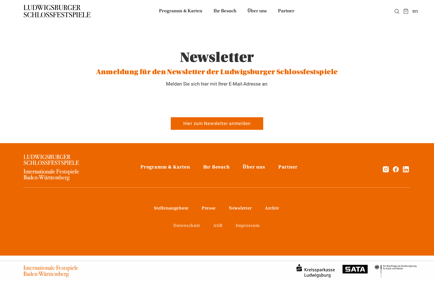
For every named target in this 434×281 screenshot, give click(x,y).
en (415, 11)
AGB (218, 226)
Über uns (254, 167)
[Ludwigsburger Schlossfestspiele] (57, 11)
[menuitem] (180, 11)
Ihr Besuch (216, 167)
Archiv (272, 208)
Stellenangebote (171, 208)
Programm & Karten (165, 167)
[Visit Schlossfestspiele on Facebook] (396, 171)
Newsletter (240, 208)
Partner (288, 167)
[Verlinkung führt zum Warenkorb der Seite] (405, 11)
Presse (209, 208)
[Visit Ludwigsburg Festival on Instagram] (386, 171)
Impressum (248, 226)
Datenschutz (186, 226)
